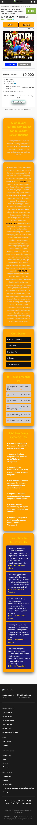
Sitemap (5, 792)
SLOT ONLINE (27, 6)
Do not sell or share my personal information (18, 788)
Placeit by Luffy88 (24, 801)
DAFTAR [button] (23, 65)
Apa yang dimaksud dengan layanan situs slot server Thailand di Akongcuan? (17, 458)
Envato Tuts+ (10, 803)
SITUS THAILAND (8, 720)
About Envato (7, 776)
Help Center (6, 742)
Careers (5, 780)
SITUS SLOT (6, 728)
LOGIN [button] (9, 65)
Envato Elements (11, 801)
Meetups (5, 767)
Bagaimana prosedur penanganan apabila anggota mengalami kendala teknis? (18, 496)
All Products (20, 803)
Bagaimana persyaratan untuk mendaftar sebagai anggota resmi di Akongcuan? (17, 521)
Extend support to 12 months (20, 87)
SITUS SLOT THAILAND (10, 732)
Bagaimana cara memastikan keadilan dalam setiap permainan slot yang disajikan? (17, 471)
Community (6, 755)
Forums (5, 763)
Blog (4, 759)
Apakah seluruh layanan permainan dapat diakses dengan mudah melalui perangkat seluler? (17, 484)
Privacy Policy (7, 784)
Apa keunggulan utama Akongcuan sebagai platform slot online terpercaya (18, 445)
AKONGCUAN (5, 6)
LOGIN (10, 25)
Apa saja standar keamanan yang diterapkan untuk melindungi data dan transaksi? (17, 508)
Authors (5, 745)
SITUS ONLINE (16, 6)
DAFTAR (26, 25)
